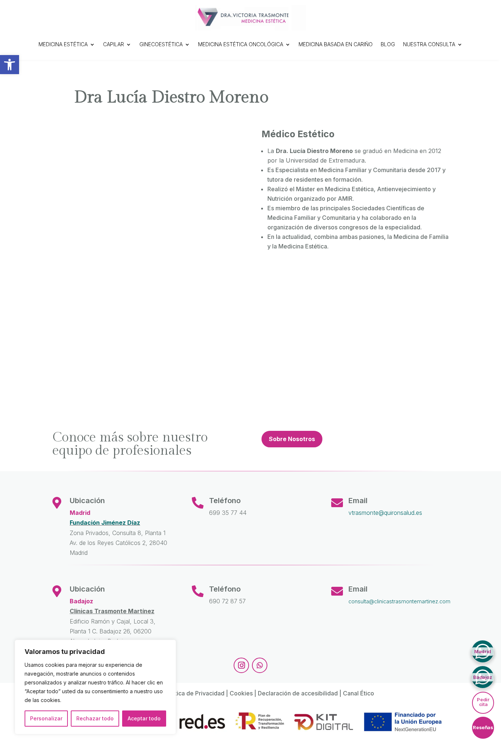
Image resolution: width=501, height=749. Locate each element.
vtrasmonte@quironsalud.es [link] (385, 512)
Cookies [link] (241, 693)
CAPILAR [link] (113, 44)
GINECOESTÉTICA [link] (161, 44)
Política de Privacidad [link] (194, 693)
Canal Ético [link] (358, 693)
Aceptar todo (144, 718)
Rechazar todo (95, 718)
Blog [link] (388, 44)
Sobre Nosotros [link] (292, 439)
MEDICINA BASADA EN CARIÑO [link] (336, 44)
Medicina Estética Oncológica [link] (240, 44)
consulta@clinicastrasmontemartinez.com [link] (399, 601)
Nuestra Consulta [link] (429, 44)
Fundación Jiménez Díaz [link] (105, 522)
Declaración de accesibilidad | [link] (300, 693)
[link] (9, 64)
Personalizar (46, 718)
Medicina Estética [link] (63, 44)
